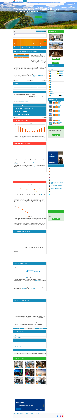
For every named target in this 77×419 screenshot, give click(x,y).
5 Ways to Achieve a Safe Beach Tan (56, 188)
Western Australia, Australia (57, 101)
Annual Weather (29, 80)
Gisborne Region (34, 353)
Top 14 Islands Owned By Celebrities (56, 185)
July (51, 84)
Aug (29, 39)
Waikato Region (22, 353)
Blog (27, 1)
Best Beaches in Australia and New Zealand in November (21, 335)
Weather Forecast (51, 67)
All (44, 31)
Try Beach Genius (56, 135)
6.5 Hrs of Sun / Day (21, 57)
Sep (33, 39)
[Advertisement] (30, 176)
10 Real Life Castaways (54, 179)
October (52, 91)
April (51, 78)
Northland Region (40, 353)
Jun (22, 39)
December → (44, 80)
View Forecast (38, 17)
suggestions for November (33, 76)
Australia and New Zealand (19, 3)
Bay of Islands (16, 353)
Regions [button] (31, 1)
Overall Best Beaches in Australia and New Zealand (20, 344)
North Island (31, 3)
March (39, 75)
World (14, 3)
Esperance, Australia (56, 113)
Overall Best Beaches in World (18, 346)
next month (15, 163)
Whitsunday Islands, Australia (57, 122)
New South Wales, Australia (57, 105)
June (51, 82)
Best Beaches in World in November (18, 337)
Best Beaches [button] (36, 1)
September (52, 89)
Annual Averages (51, 69)
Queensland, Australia (56, 109)
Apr (14, 39)
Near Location (41, 31)
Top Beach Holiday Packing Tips (56, 177)
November (52, 93)
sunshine (27, 101)
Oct (37, 39)
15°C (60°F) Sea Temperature (21, 55)
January (33, 75)
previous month (35, 162)
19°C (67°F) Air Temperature (21, 54)
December (41, 75)
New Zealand (26, 3)
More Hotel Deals (56, 58)
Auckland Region (37, 3)
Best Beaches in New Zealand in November (19, 333)
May (18, 39)
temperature (23, 101)
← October (15, 80)
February (36, 75)
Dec (44, 39)
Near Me (37, 31)
